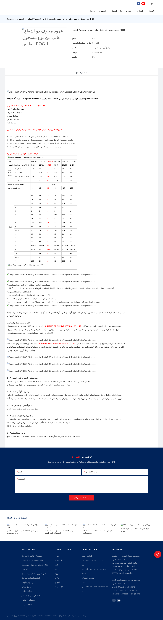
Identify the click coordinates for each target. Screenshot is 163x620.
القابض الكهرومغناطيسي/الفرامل (34, 573)
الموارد (57, 582)
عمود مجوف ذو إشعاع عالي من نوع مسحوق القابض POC (71, 19)
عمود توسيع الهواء (28, 582)
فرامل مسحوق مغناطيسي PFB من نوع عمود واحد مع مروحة (23, 532)
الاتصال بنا (59, 586)
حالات (57, 578)
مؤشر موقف (26, 604)
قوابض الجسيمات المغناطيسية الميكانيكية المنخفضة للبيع (97, 532)
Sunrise (10, 19)
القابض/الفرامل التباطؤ (30, 595)
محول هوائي (26, 586)
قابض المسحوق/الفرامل (36, 19)
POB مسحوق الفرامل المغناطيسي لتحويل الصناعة (136, 530)
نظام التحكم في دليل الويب (32, 560)
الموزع (57, 573)
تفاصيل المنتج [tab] (81, 72)
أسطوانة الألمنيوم (28, 600)
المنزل (57, 556)
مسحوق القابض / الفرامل (31, 556)
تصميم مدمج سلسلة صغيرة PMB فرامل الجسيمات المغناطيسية (59, 532)
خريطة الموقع (65, 615)
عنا (56, 569)
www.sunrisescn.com (48, 615)
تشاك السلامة (26, 591)
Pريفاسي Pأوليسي (79, 615)
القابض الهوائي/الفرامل (30, 578)
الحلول (57, 564)
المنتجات (20, 19)
